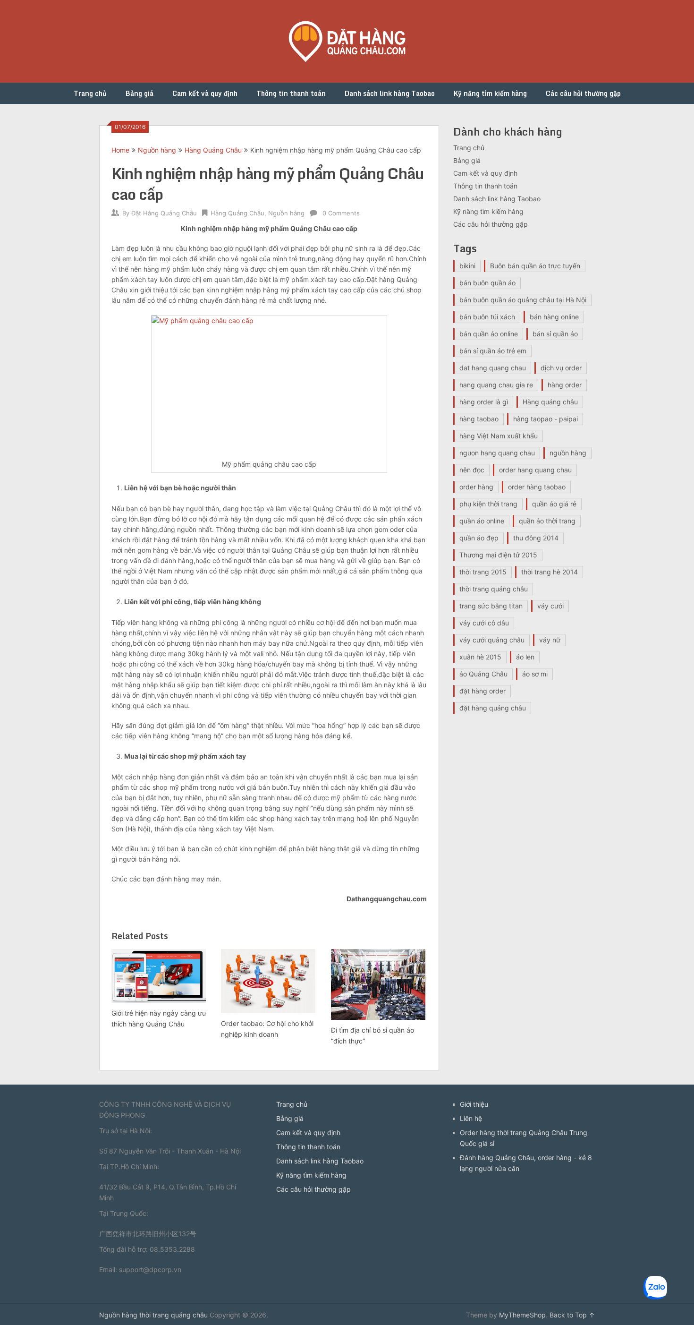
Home (120, 150)
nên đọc (471, 470)
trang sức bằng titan (491, 606)
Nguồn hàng (157, 150)
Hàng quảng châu (550, 402)
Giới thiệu (474, 1104)
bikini (467, 266)
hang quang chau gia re (496, 385)
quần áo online (481, 521)
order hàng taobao (537, 487)
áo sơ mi (535, 674)
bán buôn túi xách (487, 317)
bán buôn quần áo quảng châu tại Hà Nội (522, 300)
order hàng (476, 487)
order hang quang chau (535, 470)
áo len (525, 657)
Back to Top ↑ (572, 1315)
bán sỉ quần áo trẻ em (492, 351)
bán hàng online (554, 317)
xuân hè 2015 (480, 657)
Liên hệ (471, 1118)
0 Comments (341, 213)
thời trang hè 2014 (549, 572)
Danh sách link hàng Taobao (390, 93)
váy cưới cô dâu (484, 623)
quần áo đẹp (479, 538)
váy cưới (550, 606)
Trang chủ (90, 93)
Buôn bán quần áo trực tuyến (535, 266)
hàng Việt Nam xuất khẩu (498, 436)
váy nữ (549, 640)
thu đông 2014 (536, 538)
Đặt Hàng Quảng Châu (164, 213)
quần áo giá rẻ (554, 504)
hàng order (565, 385)
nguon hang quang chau (497, 453)
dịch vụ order (561, 368)
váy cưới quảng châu (492, 640)
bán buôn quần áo (487, 283)
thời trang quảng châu (493, 589)
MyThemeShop (522, 1315)
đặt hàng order (482, 691)
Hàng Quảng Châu (213, 150)
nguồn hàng (568, 453)
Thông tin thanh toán (291, 93)
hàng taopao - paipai (545, 419)
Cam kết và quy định (204, 93)
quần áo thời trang (547, 521)
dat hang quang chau (492, 368)
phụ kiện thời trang (488, 504)
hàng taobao (479, 419)
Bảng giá (139, 93)
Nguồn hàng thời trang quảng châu (153, 1315)
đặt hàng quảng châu (492, 708)
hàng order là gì (483, 402)
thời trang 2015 (483, 572)
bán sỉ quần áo (555, 334)
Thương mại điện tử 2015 (498, 555)
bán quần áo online (488, 334)
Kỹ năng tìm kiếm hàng (490, 93)
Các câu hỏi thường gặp (583, 93)
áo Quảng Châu (483, 674)
